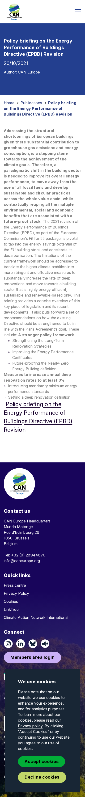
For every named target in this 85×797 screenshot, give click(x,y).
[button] (32, 657)
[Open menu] (78, 11)
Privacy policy (30, 726)
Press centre (15, 585)
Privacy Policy (16, 593)
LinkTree (11, 609)
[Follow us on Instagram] (8, 643)
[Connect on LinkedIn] (20, 643)
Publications (31, 102)
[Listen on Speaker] (45, 643)
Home (9, 102)
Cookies (11, 601)
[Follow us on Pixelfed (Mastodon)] (32, 643)
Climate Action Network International (36, 617)
